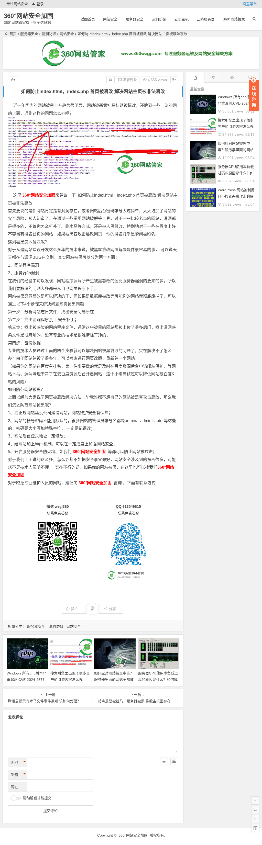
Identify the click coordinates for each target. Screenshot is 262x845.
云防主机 (181, 19)
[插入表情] (164, 761)
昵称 (18, 762)
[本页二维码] (255, 828)
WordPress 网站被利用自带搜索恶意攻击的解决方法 (236, 196)
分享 (112, 609)
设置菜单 (250, 4)
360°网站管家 (234, 19)
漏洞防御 (159, 19)
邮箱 (18, 775)
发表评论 (129, 80)
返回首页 (88, 19)
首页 (13, 34)
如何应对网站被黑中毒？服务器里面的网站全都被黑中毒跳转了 (114, 679)
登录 (40, 4)
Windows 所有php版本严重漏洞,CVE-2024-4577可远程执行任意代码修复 (26, 679)
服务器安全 (135, 19)
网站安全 (110, 19)
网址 (14, 787)
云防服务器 (206, 19)
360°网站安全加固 (28, 15)
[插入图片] (174, 761)
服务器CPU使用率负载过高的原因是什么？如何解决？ (158, 679)
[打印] (110, 79)
